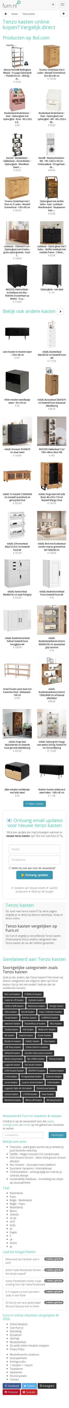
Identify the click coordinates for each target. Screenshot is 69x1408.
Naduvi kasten (57, 1070)
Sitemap (14, 1338)
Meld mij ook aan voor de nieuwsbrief (33, 868)
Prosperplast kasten (31, 1076)
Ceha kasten (53, 1082)
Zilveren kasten (53, 1076)
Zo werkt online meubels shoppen (29, 1345)
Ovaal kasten (11, 1017)
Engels (13, 1232)
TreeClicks (15, 1147)
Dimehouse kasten (46, 1088)
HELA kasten (11, 1011)
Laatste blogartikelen (19, 1252)
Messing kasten (54, 1100)
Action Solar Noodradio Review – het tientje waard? (33, 1271)
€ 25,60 (17, 75)
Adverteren (16, 1372)
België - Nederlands (21, 1200)
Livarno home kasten (32, 1082)
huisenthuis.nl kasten (35, 1023)
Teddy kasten (11, 1029)
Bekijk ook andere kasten (30, 311)
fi (10, 1236)
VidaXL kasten (32, 1041)
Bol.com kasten (12, 994)
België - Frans (17, 1203)
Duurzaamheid (18, 1358)
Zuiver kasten (44, 1035)
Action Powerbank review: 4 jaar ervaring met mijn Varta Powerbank (33, 1282)
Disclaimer (16, 1335)
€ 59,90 (17, 164)
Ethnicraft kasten (33, 1100)
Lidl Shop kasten (13, 1047)
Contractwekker (19, 1172)
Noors (13, 1211)
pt (11, 1228)
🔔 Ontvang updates (34, 875)
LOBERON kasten (49, 1017)
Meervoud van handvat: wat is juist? (33, 1260)
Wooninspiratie (18, 1376)
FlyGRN (14, 1154)
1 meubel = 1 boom (21, 1365)
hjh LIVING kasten (35, 1058)
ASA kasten (28, 1029)
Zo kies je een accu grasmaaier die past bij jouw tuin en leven (33, 1304)
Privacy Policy (17, 1349)
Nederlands (16, 1193)
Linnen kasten (11, 1094)
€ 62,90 (51, 207)
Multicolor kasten (46, 1029)
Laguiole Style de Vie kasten (18, 1088)
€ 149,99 (17, 252)
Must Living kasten (14, 1058)
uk (11, 1239)
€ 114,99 (17, 295)
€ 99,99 (52, 119)
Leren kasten (11, 1082)
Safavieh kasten (12, 1053)
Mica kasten (56, 1023)
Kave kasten (48, 1094)
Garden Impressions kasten (38, 1053)
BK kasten (9, 1035)
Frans (13, 1196)
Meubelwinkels (18, 1342)
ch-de (13, 1218)
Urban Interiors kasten (36, 1047)
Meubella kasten (13, 1100)
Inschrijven (57, 1135)
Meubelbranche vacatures (24, 1354)
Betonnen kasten (36, 1005)
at (11, 1246)
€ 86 (17, 119)
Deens (13, 1243)
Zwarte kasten (26, 1035)
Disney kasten (56, 1058)
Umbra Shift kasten (14, 1005)
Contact (14, 1379)
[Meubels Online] (5, 14)
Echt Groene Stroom (21, 1157)
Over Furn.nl (16, 1327)
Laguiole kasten (12, 1064)
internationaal (44, 1168)
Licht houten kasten (14, 1070)
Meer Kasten (36, 803)
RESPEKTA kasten (36, 1070)
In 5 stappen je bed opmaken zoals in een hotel (33, 1293)
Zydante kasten (36, 1000)
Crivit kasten (11, 1076)
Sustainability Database (23, 1179)
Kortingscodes (18, 1361)
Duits (13, 1225)
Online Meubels (18, 1324)
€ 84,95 (52, 164)
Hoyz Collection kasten (50, 1011)
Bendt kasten (27, 1011)
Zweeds (14, 1214)
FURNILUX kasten (33, 994)
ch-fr (12, 1221)
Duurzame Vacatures (22, 1168)
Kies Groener (17, 1164)
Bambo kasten (29, 1017)
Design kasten (57, 1005)
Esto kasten (49, 1041)
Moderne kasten (13, 1041)
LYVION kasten (30, 1094)
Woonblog (15, 1331)
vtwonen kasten (12, 1023)
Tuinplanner (16, 1368)
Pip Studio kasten (33, 1064)
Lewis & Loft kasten (14, 1000)
